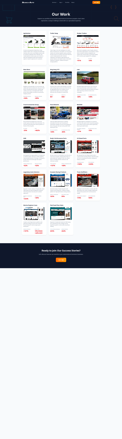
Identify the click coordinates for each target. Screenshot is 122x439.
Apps (60, 2)
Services (54, 2)
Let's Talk (96, 2)
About (72, 2)
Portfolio (67, 2)
